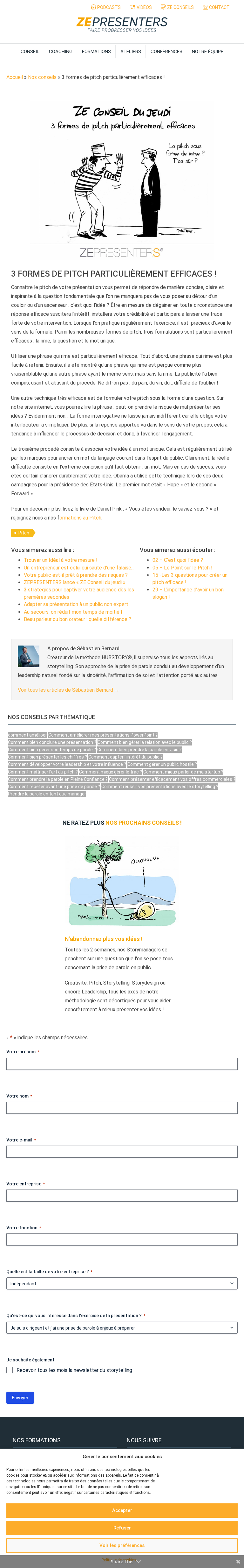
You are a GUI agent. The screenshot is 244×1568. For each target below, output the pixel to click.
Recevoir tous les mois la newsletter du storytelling (74, 1370)
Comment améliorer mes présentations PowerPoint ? (103, 735)
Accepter (122, 1510)
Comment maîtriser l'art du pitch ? (43, 771)
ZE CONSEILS (180, 7)
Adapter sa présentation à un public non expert (76, 604)
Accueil (14, 77)
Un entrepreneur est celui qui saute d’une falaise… (79, 568)
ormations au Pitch (80, 518)
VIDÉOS (144, 7)
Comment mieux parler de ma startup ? (183, 771)
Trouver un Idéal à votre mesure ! (61, 560)
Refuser (122, 1528)
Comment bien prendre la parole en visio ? (139, 749)
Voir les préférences (122, 1545)
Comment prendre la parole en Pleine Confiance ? (58, 779)
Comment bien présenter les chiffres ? (47, 756)
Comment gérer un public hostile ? (162, 764)
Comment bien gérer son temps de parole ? (52, 749)
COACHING (60, 51)
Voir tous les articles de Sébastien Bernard (68, 690)
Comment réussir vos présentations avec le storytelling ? (159, 786)
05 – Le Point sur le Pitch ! (182, 568)
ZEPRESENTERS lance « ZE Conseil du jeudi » (74, 582)
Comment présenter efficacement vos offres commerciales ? (172, 779)
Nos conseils (42, 77)
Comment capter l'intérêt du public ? (125, 756)
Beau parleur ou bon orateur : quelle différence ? (77, 619)
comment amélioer (27, 735)
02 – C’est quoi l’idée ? (177, 560)
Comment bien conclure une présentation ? (52, 742)
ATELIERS (130, 51)
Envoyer (20, 1398)
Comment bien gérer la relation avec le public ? (145, 742)
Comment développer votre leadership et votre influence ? (67, 764)
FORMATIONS (96, 51)
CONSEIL (30, 51)
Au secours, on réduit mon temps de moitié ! (73, 612)
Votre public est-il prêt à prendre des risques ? (76, 575)
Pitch (23, 532)
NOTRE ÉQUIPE (207, 51)
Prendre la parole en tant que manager (47, 793)
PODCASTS (108, 7)
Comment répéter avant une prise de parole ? (54, 786)
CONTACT (219, 7)
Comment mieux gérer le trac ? (110, 771)
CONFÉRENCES (166, 51)
